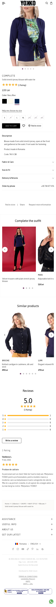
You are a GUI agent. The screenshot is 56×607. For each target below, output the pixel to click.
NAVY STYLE (32, 504)
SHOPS (23, 504)
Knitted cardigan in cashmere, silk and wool (17, 365)
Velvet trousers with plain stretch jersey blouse (18, 280)
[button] (22, 68)
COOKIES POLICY (28, 579)
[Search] (47, 3)
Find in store (36, 126)
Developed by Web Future (28, 571)
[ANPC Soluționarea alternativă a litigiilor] (16, 591)
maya (40, 275)
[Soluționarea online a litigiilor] (40, 591)
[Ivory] (10, 102)
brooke (5, 360)
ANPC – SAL (28, 584)
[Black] (4, 102)
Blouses (42, 504)
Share (22, 205)
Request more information (40, 205)
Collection (15, 504)
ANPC (28, 581)
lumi (40, 360)
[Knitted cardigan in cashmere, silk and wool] (19, 334)
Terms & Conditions (28, 576)
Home (7, 504)
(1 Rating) (22, 85)
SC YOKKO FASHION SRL (26, 559)
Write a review (11, 440)
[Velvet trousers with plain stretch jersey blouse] (19, 249)
